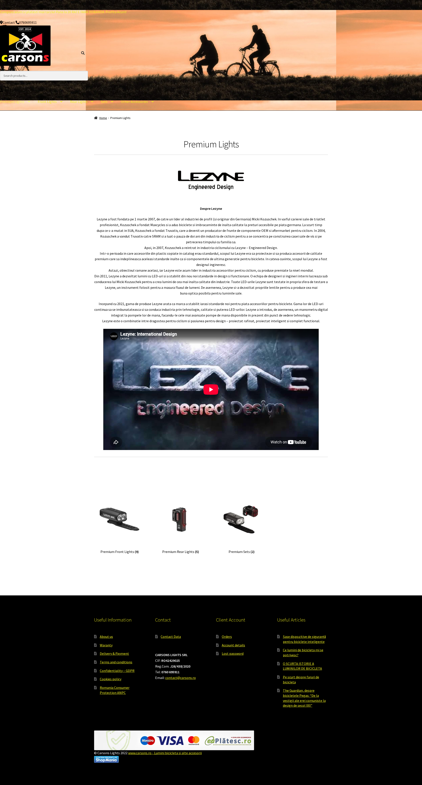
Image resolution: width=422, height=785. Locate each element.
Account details (233, 645)
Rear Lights (78, 101)
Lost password (233, 653)
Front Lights (47, 101)
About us (106, 636)
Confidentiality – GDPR (117, 670)
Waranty (106, 645)
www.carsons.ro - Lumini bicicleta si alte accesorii (165, 753)
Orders (227, 636)
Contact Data (171, 636)
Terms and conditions (116, 662)
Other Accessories (134, 101)
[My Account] (2, 90)
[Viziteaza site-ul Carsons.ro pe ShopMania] (211, 759)
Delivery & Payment (114, 653)
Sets (104, 101)
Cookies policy (110, 679)
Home (103, 118)
